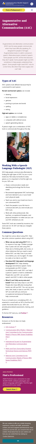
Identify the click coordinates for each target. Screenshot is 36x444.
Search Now (10, 389)
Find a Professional (13, 10)
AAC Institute (10, 327)
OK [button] (18, 441)
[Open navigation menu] (32, 10)
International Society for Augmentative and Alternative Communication (18, 343)
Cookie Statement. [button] (8, 436)
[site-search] (31, 4)
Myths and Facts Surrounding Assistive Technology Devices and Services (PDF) (18, 350)
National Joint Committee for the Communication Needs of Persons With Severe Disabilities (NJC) (19, 358)
